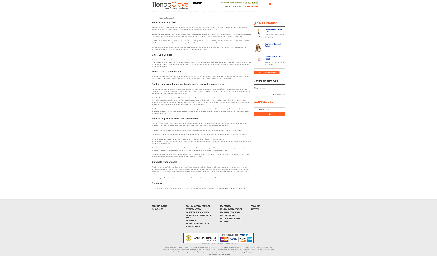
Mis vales (224, 221)
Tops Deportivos (196, 11)
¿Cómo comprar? (252, 6)
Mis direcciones (228, 215)
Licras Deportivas (172, 11)
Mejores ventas (194, 209)
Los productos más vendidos (266, 72)
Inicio (227, 6)
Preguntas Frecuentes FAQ (239, 11)
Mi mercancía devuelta (231, 209)
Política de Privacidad (189, 98)
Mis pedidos (225, 206)
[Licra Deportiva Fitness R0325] (258, 48)
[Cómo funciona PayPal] (236, 238)
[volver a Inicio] (153, 18)
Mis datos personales (230, 218)
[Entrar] (282, 5)
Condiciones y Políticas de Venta (199, 216)
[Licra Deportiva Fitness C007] (258, 60)
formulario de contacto (229, 188)
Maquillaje (157, 209)
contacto (237, 6)
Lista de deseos (266, 81)
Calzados (214, 11)
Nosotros (191, 220)
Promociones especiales (198, 206)
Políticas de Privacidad (197, 223)
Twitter (255, 209)
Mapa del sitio (193, 226)
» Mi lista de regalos (278, 95)
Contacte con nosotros (198, 212)
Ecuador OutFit (159, 206)
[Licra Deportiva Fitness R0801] (258, 33)
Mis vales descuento (230, 212)
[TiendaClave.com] (170, 5)
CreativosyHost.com (223, 255)
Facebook (255, 206)
